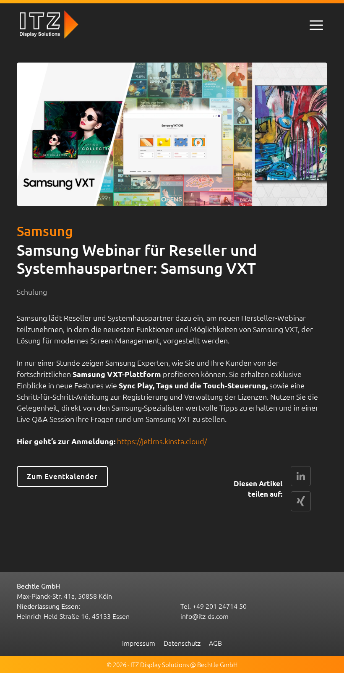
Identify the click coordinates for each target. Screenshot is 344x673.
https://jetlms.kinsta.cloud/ (162, 441)
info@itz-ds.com (204, 616)
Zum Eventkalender (62, 476)
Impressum (138, 642)
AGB (215, 642)
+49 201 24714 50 (220, 605)
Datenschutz (182, 642)
